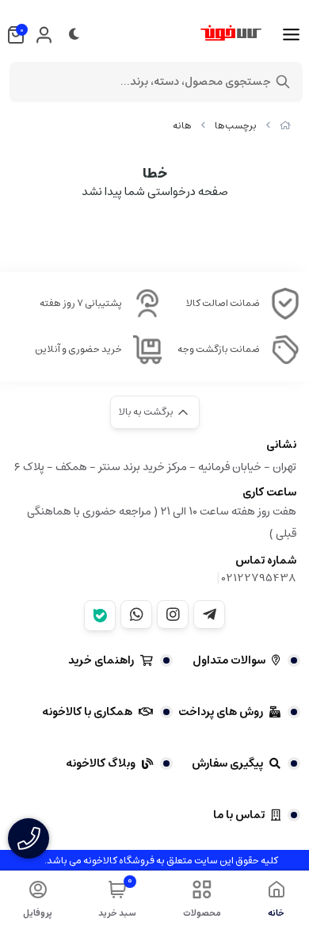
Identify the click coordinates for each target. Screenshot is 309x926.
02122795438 (259, 577)
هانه (182, 125)
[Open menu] (291, 35)
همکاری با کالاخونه (87, 712)
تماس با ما (239, 815)
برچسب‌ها (236, 125)
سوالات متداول (229, 660)
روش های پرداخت (220, 712)
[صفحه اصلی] (285, 125)
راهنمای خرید (101, 660)
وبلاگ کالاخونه (100, 763)
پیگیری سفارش (227, 763)
